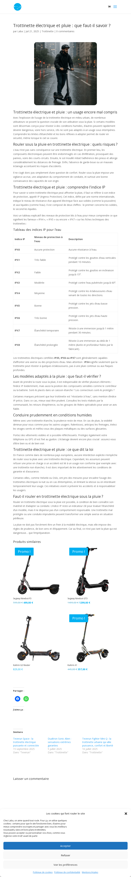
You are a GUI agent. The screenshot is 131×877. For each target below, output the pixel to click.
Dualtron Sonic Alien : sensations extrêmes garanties (59, 742)
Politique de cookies (43, 872)
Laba (20, 31)
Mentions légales (90, 872)
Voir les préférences (65, 864)
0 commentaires (65, 31)
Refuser (65, 855)
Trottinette (48, 31)
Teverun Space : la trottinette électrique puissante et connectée (26, 742)
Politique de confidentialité (67, 872)
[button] (126, 813)
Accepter (65, 846)
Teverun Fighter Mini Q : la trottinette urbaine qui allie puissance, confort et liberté (97, 742)
